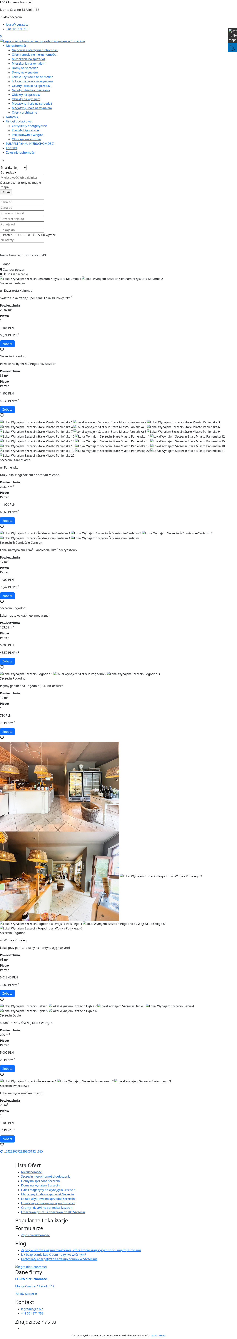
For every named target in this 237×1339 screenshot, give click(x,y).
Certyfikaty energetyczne (29, 126)
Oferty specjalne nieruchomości (34, 55)
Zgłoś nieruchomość (20, 152)
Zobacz (7, 344)
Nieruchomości (16, 46)
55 (39, 1151)
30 (27, 1151)
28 (20, 1151)
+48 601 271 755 (17, 29)
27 (17, 1151)
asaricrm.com (158, 1335)
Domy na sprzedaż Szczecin (40, 1181)
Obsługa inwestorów (26, 139)
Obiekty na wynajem (26, 99)
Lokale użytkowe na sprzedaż (32, 77)
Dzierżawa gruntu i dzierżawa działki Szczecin (53, 1212)
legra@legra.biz (17, 24)
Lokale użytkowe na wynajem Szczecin (48, 1203)
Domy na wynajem (25, 72)
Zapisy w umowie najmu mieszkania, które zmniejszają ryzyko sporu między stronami (81, 1250)
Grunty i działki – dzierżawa (31, 90)
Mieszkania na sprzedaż (28, 59)
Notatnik (12, 117)
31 (30, 1151)
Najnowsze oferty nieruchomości (35, 50)
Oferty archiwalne (24, 112)
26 (14, 1151)
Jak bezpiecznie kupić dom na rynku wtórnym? (53, 1255)
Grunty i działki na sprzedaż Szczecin (46, 1208)
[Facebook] (22, 1329)
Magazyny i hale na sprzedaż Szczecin (47, 1194)
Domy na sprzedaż (25, 68)
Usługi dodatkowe (18, 121)
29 (24, 1151)
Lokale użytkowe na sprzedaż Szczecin (48, 1199)
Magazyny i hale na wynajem (32, 108)
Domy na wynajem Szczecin (40, 1185)
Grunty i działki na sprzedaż (31, 86)
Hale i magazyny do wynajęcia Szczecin (48, 1190)
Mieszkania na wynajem (28, 63)
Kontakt (11, 148)
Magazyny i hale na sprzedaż (32, 104)
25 (10, 1151)
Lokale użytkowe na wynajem (32, 81)
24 (7, 1151)
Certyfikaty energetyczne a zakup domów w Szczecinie (59, 1259)
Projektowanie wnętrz (27, 135)
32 (34, 1151)
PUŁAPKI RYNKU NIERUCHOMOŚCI (30, 144)
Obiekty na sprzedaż (26, 95)
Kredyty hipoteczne (25, 130)
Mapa (6, 264)
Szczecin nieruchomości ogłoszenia (46, 1176)
